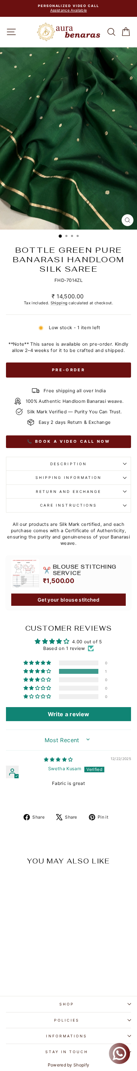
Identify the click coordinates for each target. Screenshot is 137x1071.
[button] (38, 671)
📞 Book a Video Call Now (68, 441)
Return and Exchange (69, 491)
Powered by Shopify (69, 1064)
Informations (66, 1036)
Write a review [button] (69, 714)
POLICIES (66, 1020)
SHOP (66, 1004)
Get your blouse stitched (68, 600)
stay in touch (66, 1052)
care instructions (68, 505)
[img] (58, 759)
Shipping (59, 302)
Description (68, 464)
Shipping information (68, 477)
